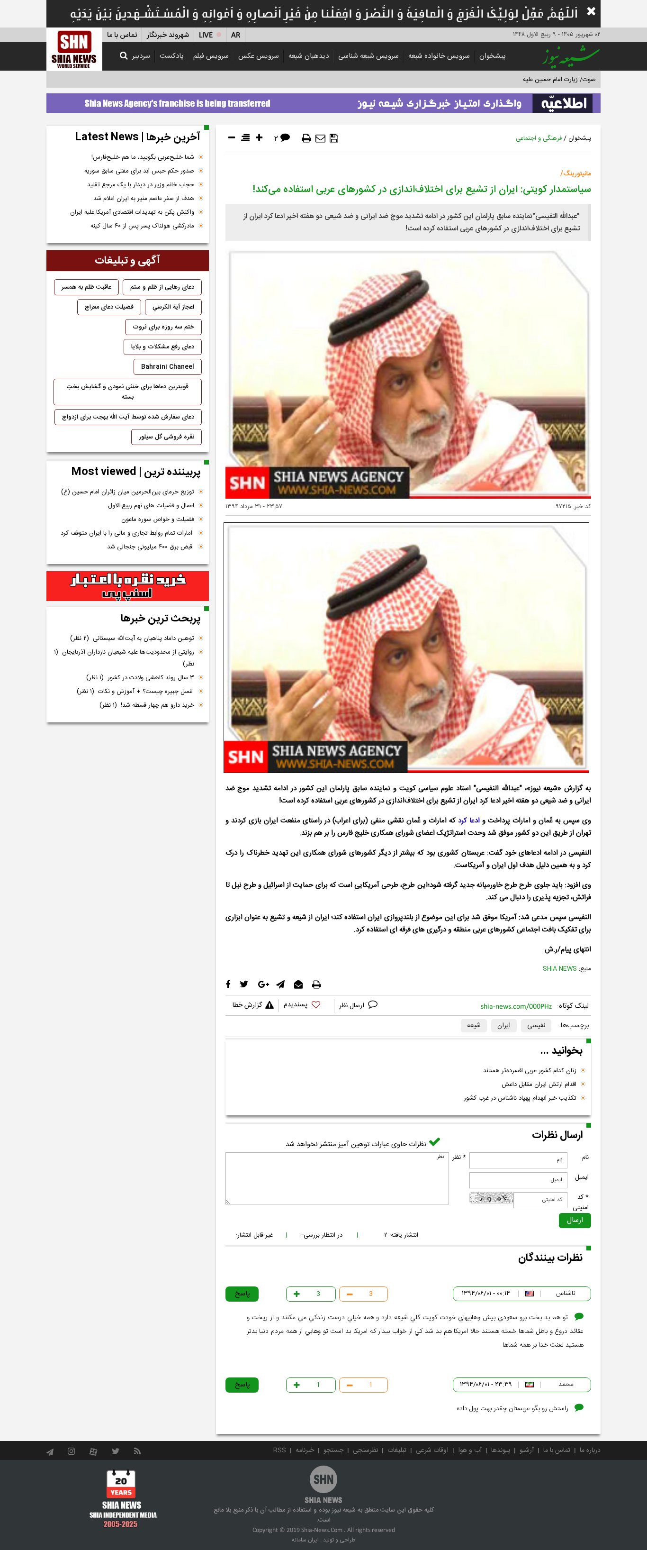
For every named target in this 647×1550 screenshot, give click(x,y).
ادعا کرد (469, 821)
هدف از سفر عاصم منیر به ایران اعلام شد (143, 198)
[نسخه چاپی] (306, 138)
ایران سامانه (305, 1540)
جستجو (333, 1450)
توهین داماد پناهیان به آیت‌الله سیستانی (132, 638)
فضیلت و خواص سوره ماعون (157, 519)
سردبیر (141, 56)
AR (235, 35)
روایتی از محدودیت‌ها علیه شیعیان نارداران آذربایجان (124, 658)
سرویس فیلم (211, 56)
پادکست (172, 56)
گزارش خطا (247, 1005)
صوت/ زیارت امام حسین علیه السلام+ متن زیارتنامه (531, 79)
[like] (306, 1006)
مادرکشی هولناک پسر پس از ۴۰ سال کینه (142, 226)
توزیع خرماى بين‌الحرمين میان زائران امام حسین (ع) (127, 492)
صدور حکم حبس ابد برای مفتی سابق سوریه (139, 171)
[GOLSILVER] (127, 586)
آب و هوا (470, 1450)
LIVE (206, 35)
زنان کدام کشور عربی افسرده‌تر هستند (529, 1071)
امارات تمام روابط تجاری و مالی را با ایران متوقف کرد (127, 533)
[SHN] (74, 49)
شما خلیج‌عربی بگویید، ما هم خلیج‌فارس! (142, 157)
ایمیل (582, 1177)
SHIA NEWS (560, 969)
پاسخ (242, 1294)
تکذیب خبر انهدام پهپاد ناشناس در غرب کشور (520, 1098)
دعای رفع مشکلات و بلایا (162, 347)
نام (585, 1157)
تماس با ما (122, 35)
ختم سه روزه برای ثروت (163, 327)
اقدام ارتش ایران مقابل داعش (539, 1084)
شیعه (474, 1025)
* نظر (459, 1157)
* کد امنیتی (581, 1202)
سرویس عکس (258, 56)
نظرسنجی (365, 1450)
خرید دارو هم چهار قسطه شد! (146, 705)
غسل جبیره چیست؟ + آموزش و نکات (135, 691)
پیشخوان (492, 56)
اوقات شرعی (432, 1450)
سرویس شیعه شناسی (368, 56)
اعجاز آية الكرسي (173, 307)
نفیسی (536, 1025)
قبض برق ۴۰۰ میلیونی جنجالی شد (150, 547)
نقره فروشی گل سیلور (166, 437)
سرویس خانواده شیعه (439, 56)
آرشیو (527, 1450)
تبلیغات (396, 1450)
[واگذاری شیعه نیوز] (323, 100)
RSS (279, 1450)
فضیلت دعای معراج (109, 307)
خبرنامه (305, 1450)
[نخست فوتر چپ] (123, 1498)
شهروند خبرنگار (168, 35)
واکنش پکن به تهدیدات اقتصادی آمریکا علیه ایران (132, 212)
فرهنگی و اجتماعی (539, 138)
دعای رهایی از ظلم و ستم (162, 287)
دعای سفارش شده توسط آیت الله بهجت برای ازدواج (128, 417)
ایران (504, 1025)
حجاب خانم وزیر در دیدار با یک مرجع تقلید (140, 185)
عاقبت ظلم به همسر (86, 287)
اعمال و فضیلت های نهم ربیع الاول (151, 506)
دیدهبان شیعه (308, 56)
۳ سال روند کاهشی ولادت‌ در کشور (140, 678)
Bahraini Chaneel (167, 367)
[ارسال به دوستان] (320, 138)
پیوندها (500, 1450)
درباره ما (590, 1450)
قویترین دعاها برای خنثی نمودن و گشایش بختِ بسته (128, 392)
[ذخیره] (334, 138)
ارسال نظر (352, 1006)
